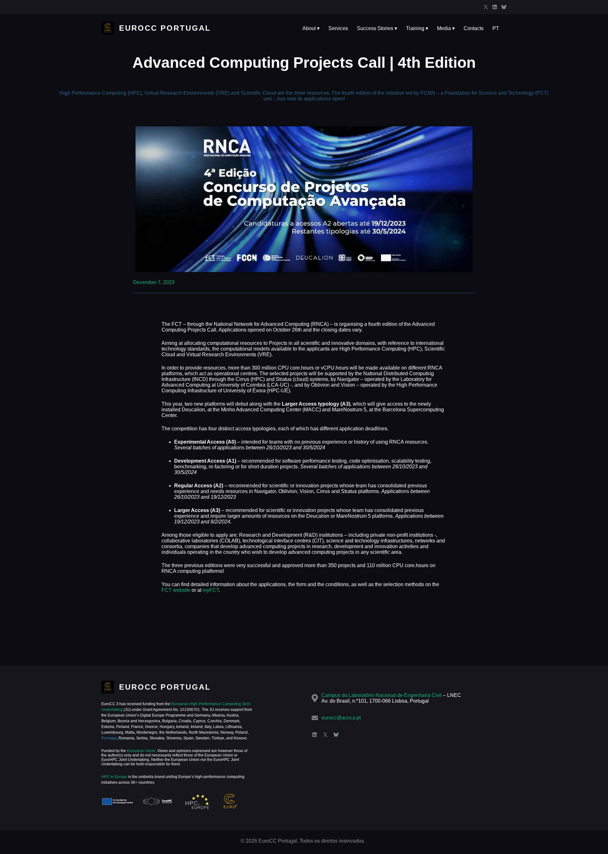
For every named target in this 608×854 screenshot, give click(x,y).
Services (338, 28)
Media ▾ (446, 28)
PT (495, 28)
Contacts (474, 28)
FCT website (176, 590)
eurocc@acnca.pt (341, 717)
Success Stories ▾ (377, 28)
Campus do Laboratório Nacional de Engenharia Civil (381, 695)
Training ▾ (417, 28)
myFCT (211, 590)
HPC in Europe (114, 777)
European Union (140, 751)
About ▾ (311, 28)
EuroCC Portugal (165, 28)
